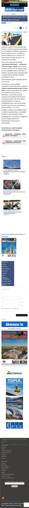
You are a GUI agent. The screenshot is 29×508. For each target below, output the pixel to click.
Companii (4, 273)
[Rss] (3, 498)
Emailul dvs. (22, 302)
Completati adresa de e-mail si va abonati (14, 481)
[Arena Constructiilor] (14, 9)
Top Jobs (3, 447)
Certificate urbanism (6, 452)
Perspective (5, 262)
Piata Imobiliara (5, 268)
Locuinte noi (5, 271)
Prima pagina (4, 445)
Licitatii (3, 448)
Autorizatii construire (6, 450)
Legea (3, 23)
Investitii (4, 264)
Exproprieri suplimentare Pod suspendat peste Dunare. (15, 141)
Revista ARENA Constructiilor (14, 328)
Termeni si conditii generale (6, 284)
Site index (14, 444)
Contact (3, 458)
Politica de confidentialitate (5, 278)
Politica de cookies (6, 281)
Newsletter (4, 456)
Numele (21, 298)
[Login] (14, 5)
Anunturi (3, 454)
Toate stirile (4, 266)
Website (21, 305)
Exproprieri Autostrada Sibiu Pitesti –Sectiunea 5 (15, 134)
